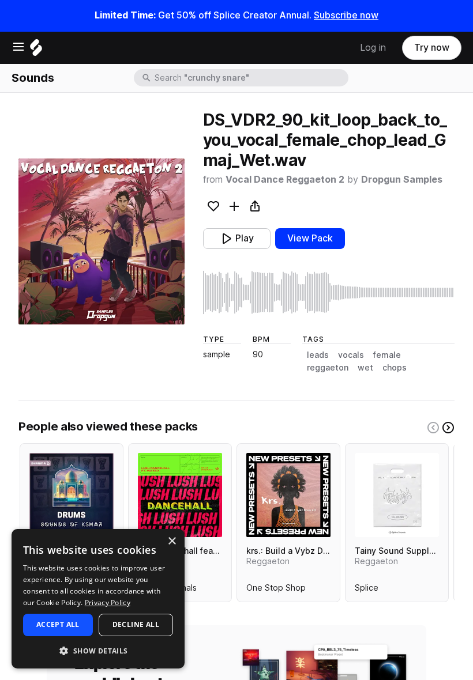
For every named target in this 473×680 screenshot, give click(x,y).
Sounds (33, 78)
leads (318, 355)
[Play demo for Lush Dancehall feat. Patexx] (180, 495)
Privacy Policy (107, 602)
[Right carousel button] (448, 427)
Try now (431, 47)
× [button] (171, 541)
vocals (351, 355)
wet (365, 367)
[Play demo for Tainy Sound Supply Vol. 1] (397, 495)
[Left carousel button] (433, 427)
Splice (366, 590)
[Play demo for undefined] (101, 241)
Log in (373, 47)
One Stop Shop (276, 590)
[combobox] (250, 77)
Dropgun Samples (401, 179)
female (387, 355)
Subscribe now (346, 15)
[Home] (36, 50)
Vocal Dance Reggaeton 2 (285, 179)
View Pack (310, 238)
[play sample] (329, 292)
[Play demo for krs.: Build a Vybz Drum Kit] (288, 495)
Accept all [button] (58, 624)
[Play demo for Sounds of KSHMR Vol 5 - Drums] (71, 495)
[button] (98, 650)
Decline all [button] (135, 624)
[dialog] (98, 598)
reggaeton (327, 367)
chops (394, 367)
